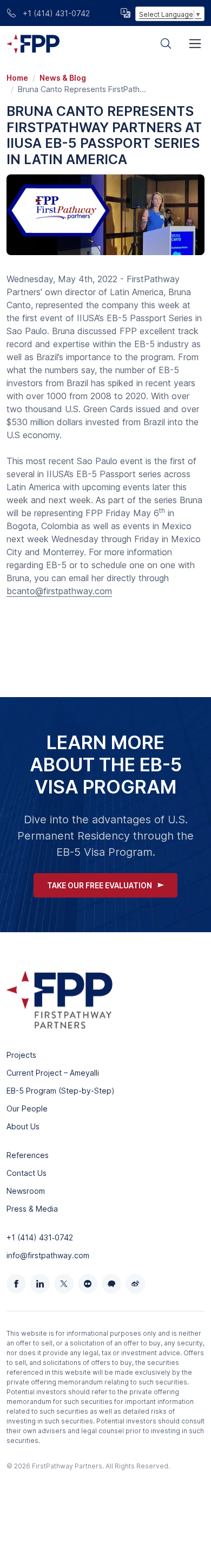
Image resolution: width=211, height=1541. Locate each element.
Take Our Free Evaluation (99, 885)
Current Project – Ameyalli (52, 1072)
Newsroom (25, 1190)
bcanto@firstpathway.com (59, 591)
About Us (22, 1126)
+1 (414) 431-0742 (55, 13)
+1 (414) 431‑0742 (39, 1237)
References (27, 1155)
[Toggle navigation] (195, 43)
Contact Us (26, 1173)
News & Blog (62, 77)
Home (17, 77)
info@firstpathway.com (47, 1255)
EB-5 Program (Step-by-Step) (60, 1090)
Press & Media (32, 1208)
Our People (27, 1108)
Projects (21, 1054)
